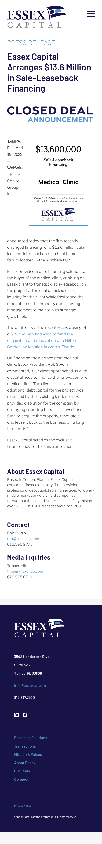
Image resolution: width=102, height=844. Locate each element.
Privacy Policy (22, 805)
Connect (21, 779)
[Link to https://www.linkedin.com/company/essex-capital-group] (16, 714)
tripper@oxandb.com (25, 571)
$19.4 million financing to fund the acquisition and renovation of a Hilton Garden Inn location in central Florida (41, 340)
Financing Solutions (30, 737)
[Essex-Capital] (36, 8)
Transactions (25, 746)
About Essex (24, 762)
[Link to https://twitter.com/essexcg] (25, 714)
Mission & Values (28, 754)
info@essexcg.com (30, 685)
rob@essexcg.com (23, 538)
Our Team (22, 771)
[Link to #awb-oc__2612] (91, 14)
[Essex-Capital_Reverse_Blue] (39, 621)
